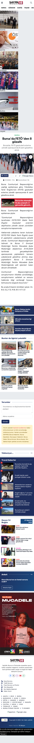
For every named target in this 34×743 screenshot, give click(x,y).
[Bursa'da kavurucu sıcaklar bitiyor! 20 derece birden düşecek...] (25, 345)
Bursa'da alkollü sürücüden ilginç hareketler (23, 387)
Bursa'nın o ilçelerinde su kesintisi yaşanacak (9, 369)
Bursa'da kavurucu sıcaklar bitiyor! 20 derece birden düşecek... (24, 353)
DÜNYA (23, 698)
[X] (13, 675)
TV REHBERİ (26, 708)
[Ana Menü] (2, 3)
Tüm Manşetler (8, 687)
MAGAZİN (28, 702)
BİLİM (12, 696)
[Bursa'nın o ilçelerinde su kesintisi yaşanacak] (9, 363)
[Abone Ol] (27, 176)
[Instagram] (17, 675)
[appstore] (11, 712)
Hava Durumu (8, 681)
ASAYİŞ (19, 8)
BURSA (3, 8)
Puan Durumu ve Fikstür (11, 685)
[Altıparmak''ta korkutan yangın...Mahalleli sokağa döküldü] (25, 363)
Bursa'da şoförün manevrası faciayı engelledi (7, 387)
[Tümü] (31, 453)
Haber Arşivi (8, 691)
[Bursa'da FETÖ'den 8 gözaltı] (17, 163)
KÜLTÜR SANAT (17, 702)
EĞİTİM (5, 700)
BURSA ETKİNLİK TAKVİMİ (11, 708)
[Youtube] (20, 675)
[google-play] (21, 712)
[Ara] (31, 3)
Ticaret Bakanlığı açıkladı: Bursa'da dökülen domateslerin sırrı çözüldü (8, 353)
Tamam (3, 734)
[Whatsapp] (23, 675)
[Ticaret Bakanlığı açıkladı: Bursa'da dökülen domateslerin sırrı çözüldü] (9, 345)
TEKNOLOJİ (6, 706)
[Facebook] (10, 675)
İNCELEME (6, 702)
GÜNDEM (11, 8)
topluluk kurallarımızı (20, 428)
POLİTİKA (6, 704)
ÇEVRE (16, 698)
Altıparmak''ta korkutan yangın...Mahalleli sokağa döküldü (23, 370)
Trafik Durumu (8, 683)
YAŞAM (26, 8)
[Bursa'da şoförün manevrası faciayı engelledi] (9, 380)
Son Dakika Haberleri (10, 689)
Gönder (5, 421)
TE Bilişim (22, 725)
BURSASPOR (7, 698)
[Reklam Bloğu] (17, 624)
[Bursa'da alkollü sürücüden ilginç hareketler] (25, 380)
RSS (5, 720)
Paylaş (6, 175)
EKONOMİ (13, 700)
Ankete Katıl (7, 588)
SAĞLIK (14, 704)
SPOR (21, 704)
